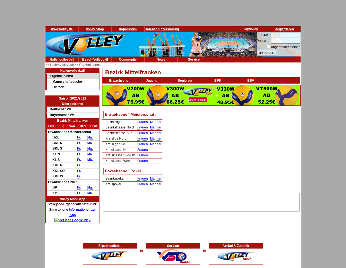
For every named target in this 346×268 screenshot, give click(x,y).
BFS (83, 126)
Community (128, 59)
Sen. (72, 126)
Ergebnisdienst (61, 76)
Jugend (151, 80)
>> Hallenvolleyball (60, 65)
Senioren (185, 80)
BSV (93, 126)
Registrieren (284, 29)
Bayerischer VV (62, 115)
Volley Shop (95, 29)
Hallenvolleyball (62, 59)
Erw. (51, 126)
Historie (58, 87)
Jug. (62, 126)
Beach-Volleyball (95, 59)
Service (194, 59)
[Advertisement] (201, 201)
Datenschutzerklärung (162, 29)
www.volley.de (62, 29)
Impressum (128, 29)
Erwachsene (118, 80)
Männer (155, 122)
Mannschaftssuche (67, 82)
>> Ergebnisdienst (88, 65)
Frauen (142, 122)
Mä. (90, 137)
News (161, 59)
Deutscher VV (60, 109)
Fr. (79, 137)
